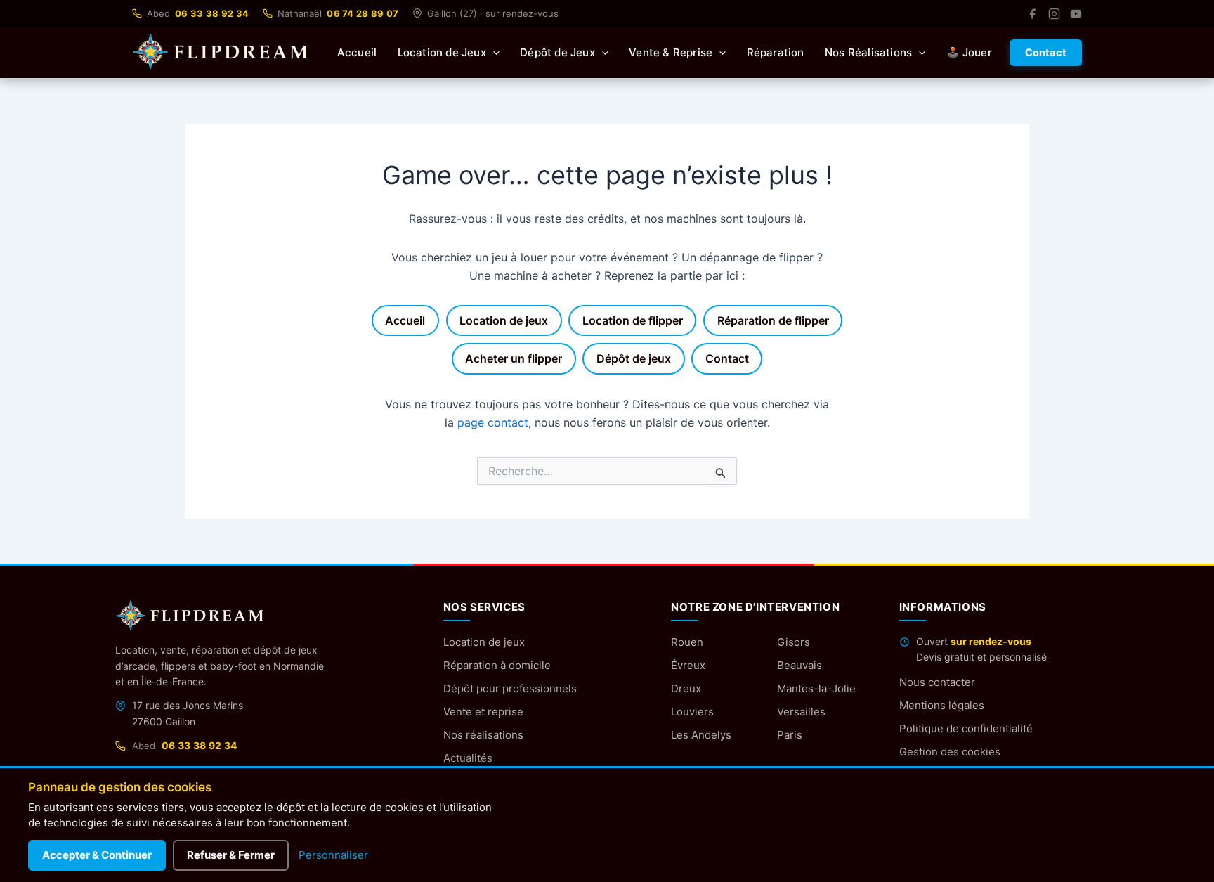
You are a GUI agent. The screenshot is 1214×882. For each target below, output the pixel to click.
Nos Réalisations (868, 52)
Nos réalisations (483, 734)
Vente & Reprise (670, 52)
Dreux (686, 688)
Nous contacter (937, 682)
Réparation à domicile (497, 665)
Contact (1045, 52)
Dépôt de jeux (633, 358)
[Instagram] (1054, 14)
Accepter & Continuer (97, 855)
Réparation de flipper (773, 320)
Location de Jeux (442, 52)
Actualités (467, 758)
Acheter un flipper (513, 358)
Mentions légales (941, 705)
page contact (492, 422)
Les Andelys (701, 734)
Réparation (775, 52)
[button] (493, 52)
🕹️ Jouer (969, 52)
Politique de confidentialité (966, 728)
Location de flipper (632, 320)
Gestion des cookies (949, 751)
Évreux (688, 665)
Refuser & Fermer (231, 855)
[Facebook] (1032, 14)
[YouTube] (1076, 14)
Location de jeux (503, 320)
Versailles (801, 711)
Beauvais (799, 665)
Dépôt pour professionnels (510, 688)
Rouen (687, 642)
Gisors (793, 642)
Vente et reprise (483, 711)
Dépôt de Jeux (557, 52)
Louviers (692, 711)
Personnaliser (333, 855)
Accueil (357, 52)
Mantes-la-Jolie (816, 688)
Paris (789, 734)
